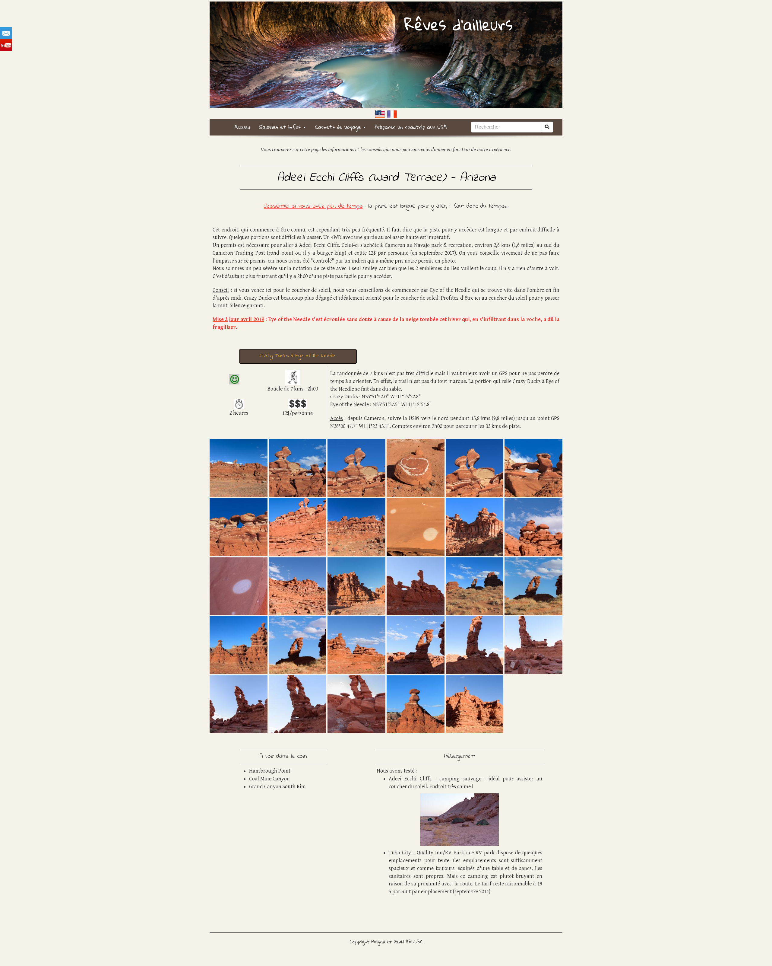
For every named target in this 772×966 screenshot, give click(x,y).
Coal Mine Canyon (269, 779)
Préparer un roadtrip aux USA (411, 127)
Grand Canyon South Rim (277, 786)
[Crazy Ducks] (238, 467)
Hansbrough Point (269, 771)
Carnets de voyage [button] (339, 127)
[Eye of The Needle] (475, 585)
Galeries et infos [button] (281, 127)
